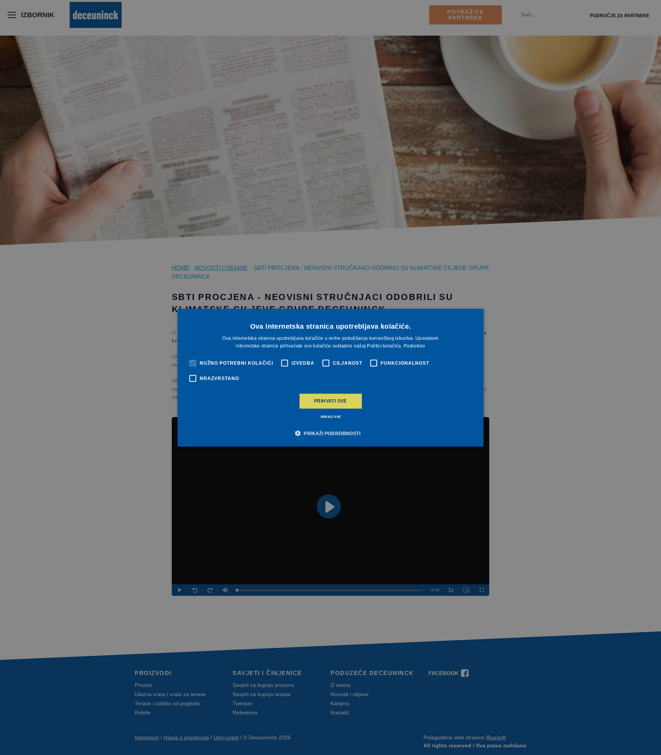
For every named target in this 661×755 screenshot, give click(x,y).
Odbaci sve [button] (331, 417)
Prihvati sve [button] (330, 401)
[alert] (330, 377)
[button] (330, 433)
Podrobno (414, 346)
